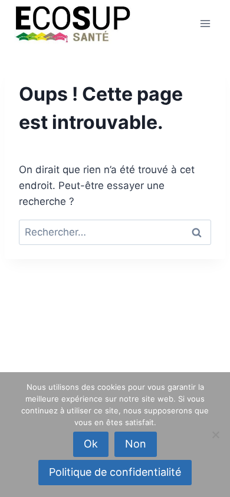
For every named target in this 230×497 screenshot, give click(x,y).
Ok (91, 444)
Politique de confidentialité (115, 472)
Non (135, 444)
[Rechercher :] (115, 232)
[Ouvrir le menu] (205, 23)
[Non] (215, 434)
